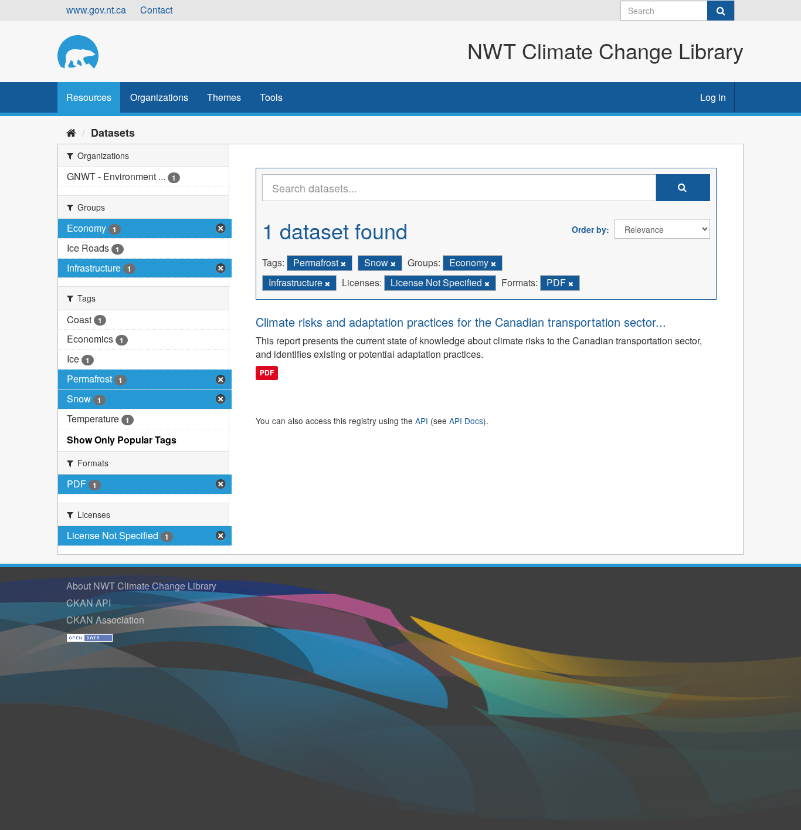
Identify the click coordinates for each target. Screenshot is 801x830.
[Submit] (720, 11)
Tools (271, 97)
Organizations (159, 97)
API (421, 420)
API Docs (466, 420)
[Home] (71, 132)
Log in (713, 97)
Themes (224, 97)
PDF (267, 372)
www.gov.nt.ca (96, 9)
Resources (88, 97)
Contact (156, 9)
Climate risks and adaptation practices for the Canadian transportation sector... (461, 321)
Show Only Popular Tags (122, 439)
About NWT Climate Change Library (141, 585)
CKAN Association (105, 619)
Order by (589, 229)
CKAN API (88, 602)
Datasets (113, 132)
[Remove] (343, 263)
